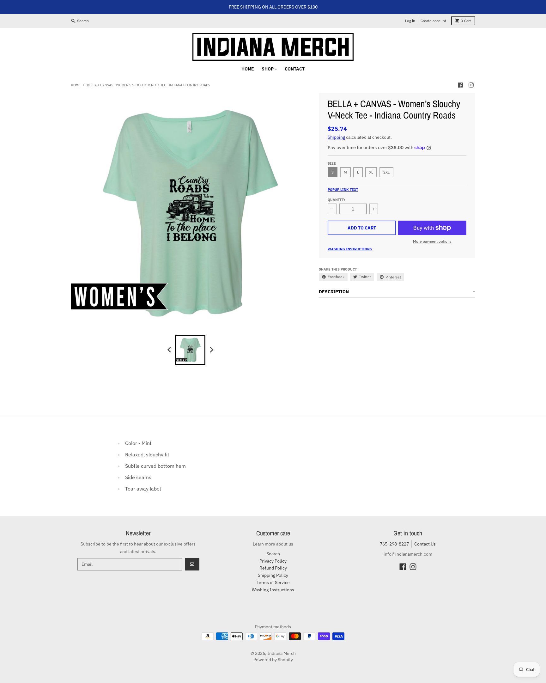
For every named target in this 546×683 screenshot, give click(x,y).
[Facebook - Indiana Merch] (460, 85)
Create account (433, 20)
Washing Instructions (350, 249)
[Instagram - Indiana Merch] (471, 85)
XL (371, 172)
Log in (410, 20)
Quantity (336, 200)
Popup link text (343, 189)
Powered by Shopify (273, 659)
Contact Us (425, 544)
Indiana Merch (281, 653)
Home (76, 85)
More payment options (432, 241)
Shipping (336, 137)
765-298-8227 (394, 544)
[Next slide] (211, 350)
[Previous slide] (169, 350)
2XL (386, 172)
